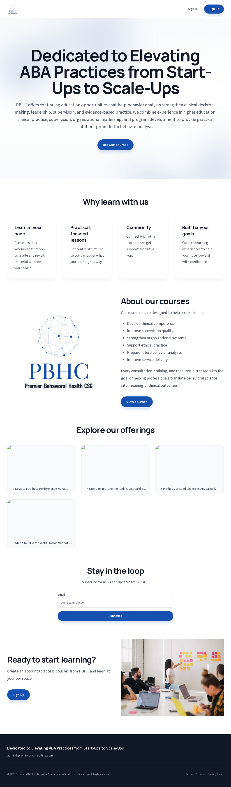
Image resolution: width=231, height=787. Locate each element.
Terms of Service (195, 774)
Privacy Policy (216, 774)
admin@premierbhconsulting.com (30, 755)
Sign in (192, 9)
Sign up (214, 9)
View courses (136, 401)
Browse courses (115, 144)
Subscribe (115, 616)
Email (61, 595)
